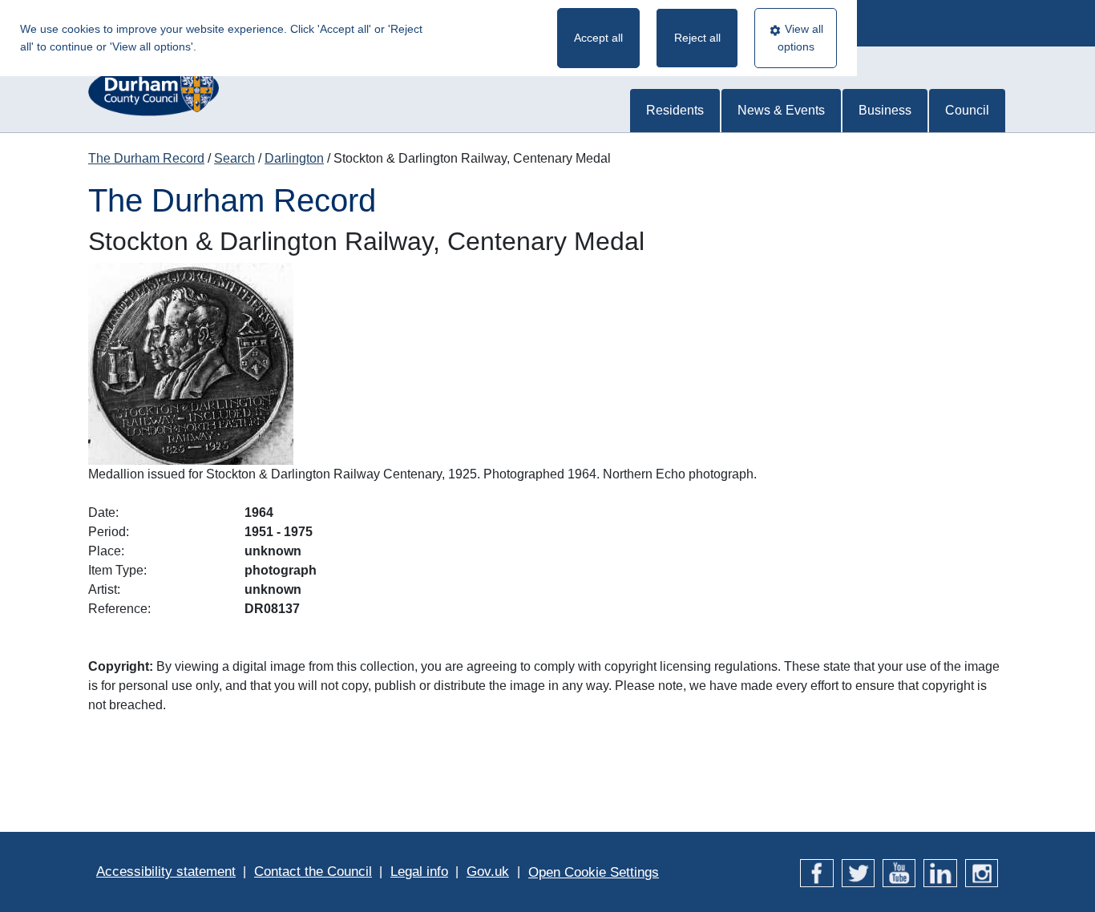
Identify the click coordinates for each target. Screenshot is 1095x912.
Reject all (697, 37)
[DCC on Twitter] (858, 871)
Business (885, 110)
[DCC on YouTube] (899, 871)
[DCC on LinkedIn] (939, 871)
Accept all (598, 37)
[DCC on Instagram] (981, 871)
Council (967, 110)
